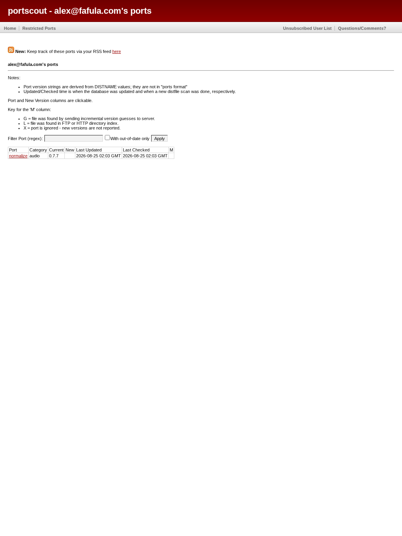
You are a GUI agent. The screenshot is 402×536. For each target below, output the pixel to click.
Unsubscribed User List (307, 28)
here (116, 51)
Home (10, 28)
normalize (18, 155)
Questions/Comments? (362, 28)
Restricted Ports (39, 28)
